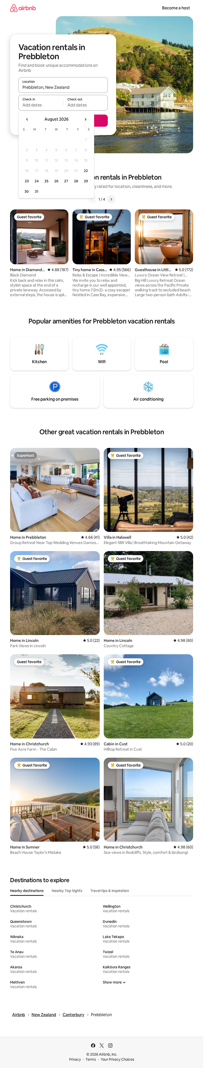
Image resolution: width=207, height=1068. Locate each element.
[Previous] (92, 199)
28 (76, 181)
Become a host (176, 8)
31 (36, 191)
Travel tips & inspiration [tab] (109, 890)
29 (86, 181)
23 (27, 181)
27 (66, 181)
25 (46, 181)
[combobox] (63, 87)
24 (37, 181)
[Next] (111, 199)
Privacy (75, 1059)
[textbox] (40, 105)
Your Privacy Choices (117, 1059)
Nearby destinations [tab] (27, 890)
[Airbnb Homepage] (23, 8)
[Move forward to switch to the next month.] (85, 119)
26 (56, 181)
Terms (91, 1059)
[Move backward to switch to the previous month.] (27, 119)
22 (86, 170)
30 (26, 191)
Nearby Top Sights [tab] (67, 890)
